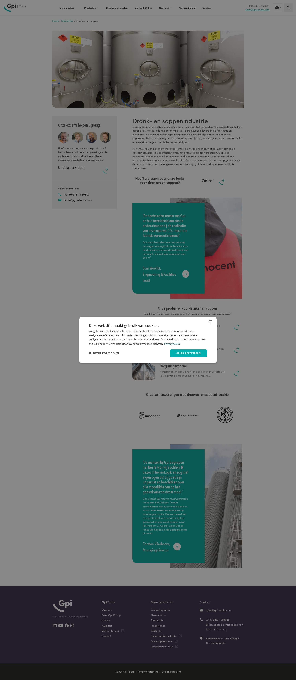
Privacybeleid (172, 343)
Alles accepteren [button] (188, 353)
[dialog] (148, 340)
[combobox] (210, 321)
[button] (104, 353)
